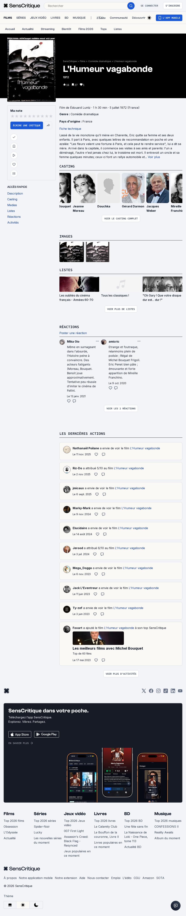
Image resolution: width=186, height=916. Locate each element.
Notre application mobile (36, 878)
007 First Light (74, 831)
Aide (82, 878)
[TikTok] (165, 692)
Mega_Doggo (82, 568)
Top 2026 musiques (167, 821)
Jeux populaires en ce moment (77, 853)
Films (82, 61)
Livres (100, 813)
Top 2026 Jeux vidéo (74, 823)
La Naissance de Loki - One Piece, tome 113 (136, 837)
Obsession (11, 826)
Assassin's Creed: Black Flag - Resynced (76, 841)
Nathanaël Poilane (86, 448)
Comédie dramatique (99, 61)
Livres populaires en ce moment (108, 845)
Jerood (78, 548)
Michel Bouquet (59, 206)
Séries (40, 813)
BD (127, 813)
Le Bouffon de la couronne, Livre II (106, 835)
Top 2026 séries (45, 821)
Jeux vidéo (75, 813)
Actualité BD (132, 847)
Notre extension (66, 878)
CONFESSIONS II (166, 826)
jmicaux (78, 488)
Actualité (10, 838)
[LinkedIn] (173, 692)
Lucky (38, 832)
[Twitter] (144, 692)
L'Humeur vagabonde (125, 61)
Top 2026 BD (133, 821)
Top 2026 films (14, 821)
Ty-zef (77, 608)
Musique (162, 813)
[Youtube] (180, 692)
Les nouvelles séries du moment (48, 840)
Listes (65, 269)
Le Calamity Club (105, 826)
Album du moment (167, 838)
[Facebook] (151, 692)
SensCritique (70, 61)
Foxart (77, 628)
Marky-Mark (81, 508)
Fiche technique (70, 128)
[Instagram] (158, 692)
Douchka (103, 206)
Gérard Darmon (133, 206)
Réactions (69, 326)
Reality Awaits (163, 832)
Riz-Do (77, 468)
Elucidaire (80, 528)
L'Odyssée (11, 832)
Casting (67, 166)
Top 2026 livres (105, 821)
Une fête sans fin (136, 826)
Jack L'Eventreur (85, 588)
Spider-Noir (42, 826)
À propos (10, 878)
